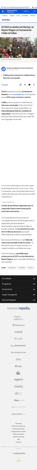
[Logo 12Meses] (18, 393)
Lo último (5, 15)
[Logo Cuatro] (18, 332)
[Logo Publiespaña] (18, 407)
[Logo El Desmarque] (18, 345)
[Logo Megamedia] (19, 453)
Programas (6, 284)
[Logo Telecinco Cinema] (18, 386)
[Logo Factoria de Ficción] (18, 352)
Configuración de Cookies (18, 431)
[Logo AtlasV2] (18, 400)
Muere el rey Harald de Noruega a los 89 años (16, 7)
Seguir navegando (9, 294)
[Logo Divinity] (18, 338)
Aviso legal (18, 423)
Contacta (18, 442)
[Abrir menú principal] (34, 11)
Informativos (12, 267)
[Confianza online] (18, 463)
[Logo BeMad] (18, 373)
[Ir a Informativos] (11, 11)
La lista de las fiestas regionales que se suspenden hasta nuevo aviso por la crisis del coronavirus (17, 209)
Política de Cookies (18, 434)
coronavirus (18, 94)
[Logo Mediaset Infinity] (18, 318)
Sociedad (25, 15)
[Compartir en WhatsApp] (20, 85)
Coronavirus (31, 267)
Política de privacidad (18, 429)
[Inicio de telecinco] (2, 11)
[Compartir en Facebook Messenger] (29, 85)
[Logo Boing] (18, 359)
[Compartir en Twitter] (25, 85)
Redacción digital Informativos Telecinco (20, 68)
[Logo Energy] (18, 366)
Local (18, 15)
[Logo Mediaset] (18, 309)
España (12, 15)
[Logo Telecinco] (18, 325)
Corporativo (7, 289)
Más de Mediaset (9, 300)
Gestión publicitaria (18, 436)
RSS (18, 439)
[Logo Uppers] (19, 379)
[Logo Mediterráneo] (18, 414)
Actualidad (6, 278)
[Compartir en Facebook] (34, 85)
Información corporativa (18, 426)
